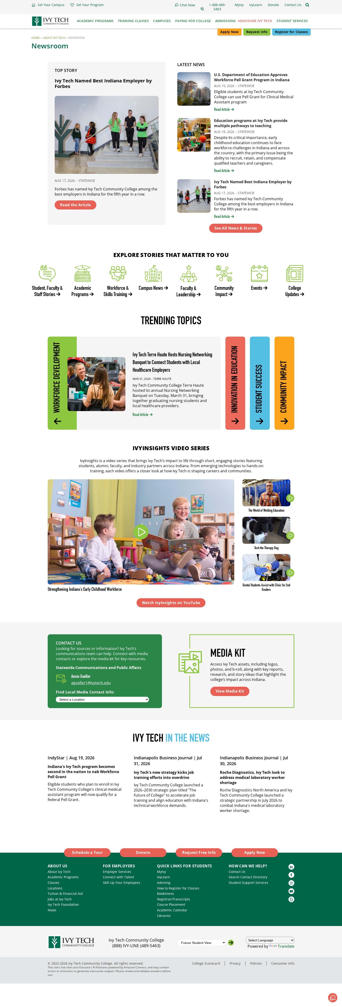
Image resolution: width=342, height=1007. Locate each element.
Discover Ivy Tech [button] (256, 21)
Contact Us (237, 871)
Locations (55, 888)
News (52, 910)
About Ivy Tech (54, 38)
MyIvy (161, 871)
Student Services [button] (292, 21)
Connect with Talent (118, 877)
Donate (143, 852)
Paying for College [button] (193, 21)
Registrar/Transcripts (173, 899)
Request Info (257, 32)
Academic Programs (63, 877)
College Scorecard (206, 963)
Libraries (164, 915)
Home (35, 38)
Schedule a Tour (87, 852)
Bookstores (165, 893)
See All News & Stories (236, 228)
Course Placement (171, 904)
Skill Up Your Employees (121, 882)
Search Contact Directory (248, 877)
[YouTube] (291, 891)
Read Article (222, 110)
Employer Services (117, 871)
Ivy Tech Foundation (63, 904)
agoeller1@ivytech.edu (91, 682)
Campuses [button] (162, 21)
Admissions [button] (225, 21)
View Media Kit (230, 691)
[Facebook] (291, 875)
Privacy (235, 963)
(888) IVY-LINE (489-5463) (136, 945)
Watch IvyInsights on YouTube (171, 602)
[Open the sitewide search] (307, 5)
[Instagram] (291, 883)
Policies (256, 963)
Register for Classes (291, 32)
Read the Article (75, 204)
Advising (163, 882)
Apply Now (229, 32)
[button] (48, 5)
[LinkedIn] (291, 867)
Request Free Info (199, 852)
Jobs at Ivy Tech (60, 899)
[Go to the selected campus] (231, 943)
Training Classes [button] (133, 21)
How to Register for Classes (178, 888)
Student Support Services (248, 882)
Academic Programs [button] (95, 21)
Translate (286, 946)
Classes (53, 882)
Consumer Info (282, 963)
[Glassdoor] (291, 899)
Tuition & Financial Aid (65, 893)
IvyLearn (163, 877)
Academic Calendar (172, 910)
